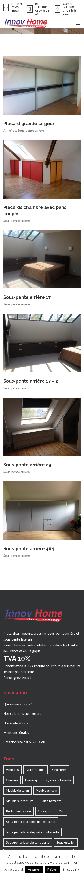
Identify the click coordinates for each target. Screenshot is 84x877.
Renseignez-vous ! (17, 678)
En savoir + (70, 869)
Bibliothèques (35, 770)
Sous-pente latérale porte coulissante (32, 832)
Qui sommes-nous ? (17, 704)
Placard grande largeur (28, 123)
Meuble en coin (46, 790)
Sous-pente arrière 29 (27, 465)
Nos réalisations (15, 723)
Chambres (59, 770)
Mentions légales (16, 732)
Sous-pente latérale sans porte (28, 842)
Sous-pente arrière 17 (27, 297)
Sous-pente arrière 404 (28, 548)
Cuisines (12, 780)
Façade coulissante (58, 780)
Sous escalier (65, 842)
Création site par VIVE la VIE (24, 742)
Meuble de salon (17, 790)
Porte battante (51, 801)
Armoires (9, 130)
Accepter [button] (34, 869)
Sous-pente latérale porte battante (31, 821)
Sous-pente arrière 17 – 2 (30, 381)
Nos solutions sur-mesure (22, 713)
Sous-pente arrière (30, 130)
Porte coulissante (18, 811)
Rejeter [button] (52, 869)
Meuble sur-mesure (19, 801)
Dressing (31, 780)
